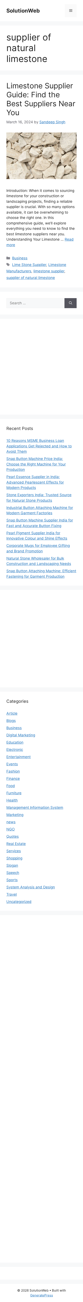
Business (19, 258)
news (11, 822)
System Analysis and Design (30, 887)
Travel (11, 894)
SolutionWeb (23, 10)
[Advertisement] (41, 366)
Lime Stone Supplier (29, 265)
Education (14, 742)
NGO (10, 829)
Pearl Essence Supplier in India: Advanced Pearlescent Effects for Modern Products (35, 482)
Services (13, 851)
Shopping (14, 858)
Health (12, 800)
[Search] (70, 303)
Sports (12, 880)
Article (11, 713)
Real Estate (16, 844)
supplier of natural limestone (30, 278)
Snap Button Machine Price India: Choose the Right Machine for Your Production (36, 464)
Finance (13, 778)
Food (10, 786)
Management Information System (34, 807)
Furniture (13, 793)
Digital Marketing (20, 735)
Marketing (14, 815)
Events (12, 764)
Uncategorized (18, 902)
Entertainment (18, 757)
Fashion (13, 771)
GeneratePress (41, 1295)
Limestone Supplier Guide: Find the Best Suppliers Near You (40, 99)
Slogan (12, 865)
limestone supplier (48, 271)
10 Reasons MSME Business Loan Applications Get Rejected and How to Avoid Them (39, 446)
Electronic (14, 749)
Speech (12, 873)
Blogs (11, 721)
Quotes (12, 836)
